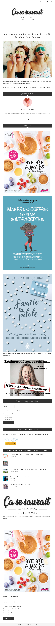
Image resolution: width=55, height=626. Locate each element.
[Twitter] (40, 1)
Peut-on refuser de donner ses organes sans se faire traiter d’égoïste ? (29, 469)
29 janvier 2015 (13, 464)
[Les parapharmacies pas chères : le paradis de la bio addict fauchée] (27, 59)
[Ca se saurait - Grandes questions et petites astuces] (27, 14)
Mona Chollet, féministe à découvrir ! (20, 484)
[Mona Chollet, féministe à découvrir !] (5, 486)
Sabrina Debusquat (47, 87)
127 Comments (33, 87)
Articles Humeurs (8, 419)
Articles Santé (8, 415)
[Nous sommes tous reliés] (5, 463)
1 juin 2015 (12, 480)
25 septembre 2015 (14, 471)
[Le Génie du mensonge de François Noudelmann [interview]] (5, 456)
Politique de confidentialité (9, 524)
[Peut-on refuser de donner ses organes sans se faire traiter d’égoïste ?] (5, 471)
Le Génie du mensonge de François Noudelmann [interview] (26, 454)
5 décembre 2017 (13, 486)
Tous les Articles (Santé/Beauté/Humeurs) (14, 413)
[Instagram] (47, 1)
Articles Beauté (8, 417)
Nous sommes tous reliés (17, 462)
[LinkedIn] (45, 1)
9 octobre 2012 (27, 32)
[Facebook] (26, 119)
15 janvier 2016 (13, 456)
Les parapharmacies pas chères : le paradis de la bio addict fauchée (27, 36)
